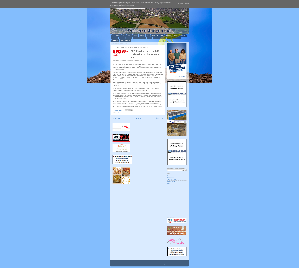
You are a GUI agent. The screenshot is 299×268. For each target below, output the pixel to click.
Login (168, 183)
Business (168, 35)
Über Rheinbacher (125, 40)
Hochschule (160, 35)
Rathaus (142, 35)
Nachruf (178, 38)
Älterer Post (160, 118)
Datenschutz (170, 177)
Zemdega (153, 264)
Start (123, 35)
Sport (153, 35)
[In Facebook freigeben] (130, 110)
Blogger (164, 264)
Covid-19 (156, 38)
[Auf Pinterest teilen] (132, 110)
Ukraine (163, 38)
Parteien (129, 38)
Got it (187, 4)
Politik (135, 35)
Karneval (115, 38)
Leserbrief (170, 38)
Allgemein (182, 35)
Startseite (139, 118)
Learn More (180, 4)
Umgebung (115, 40)
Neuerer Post (117, 118)
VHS (148, 35)
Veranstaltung (116, 35)
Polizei (149, 38)
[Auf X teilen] (129, 110)
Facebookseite (171, 181)
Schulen (176, 35)
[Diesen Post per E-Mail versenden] (126, 110)
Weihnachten (141, 38)
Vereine (129, 35)
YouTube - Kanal (171, 179)
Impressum (170, 175)
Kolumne (122, 38)
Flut (135, 38)
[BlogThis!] (127, 110)
